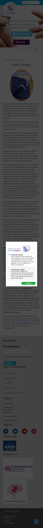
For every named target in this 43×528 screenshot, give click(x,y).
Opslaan (28, 283)
